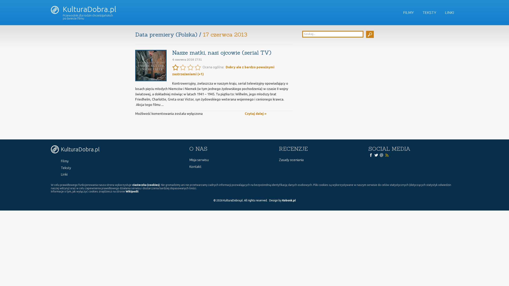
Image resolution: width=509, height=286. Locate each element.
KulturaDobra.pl (88, 9)
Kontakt (195, 166)
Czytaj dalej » (255, 113)
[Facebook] (370, 155)
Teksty (429, 12)
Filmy (408, 12)
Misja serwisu (199, 160)
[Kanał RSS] (387, 155)
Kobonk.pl (289, 200)
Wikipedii (132, 191)
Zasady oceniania (291, 160)
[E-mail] (381, 155)
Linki (449, 12)
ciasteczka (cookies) (146, 184)
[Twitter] (376, 155)
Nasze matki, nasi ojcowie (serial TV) (221, 52)
